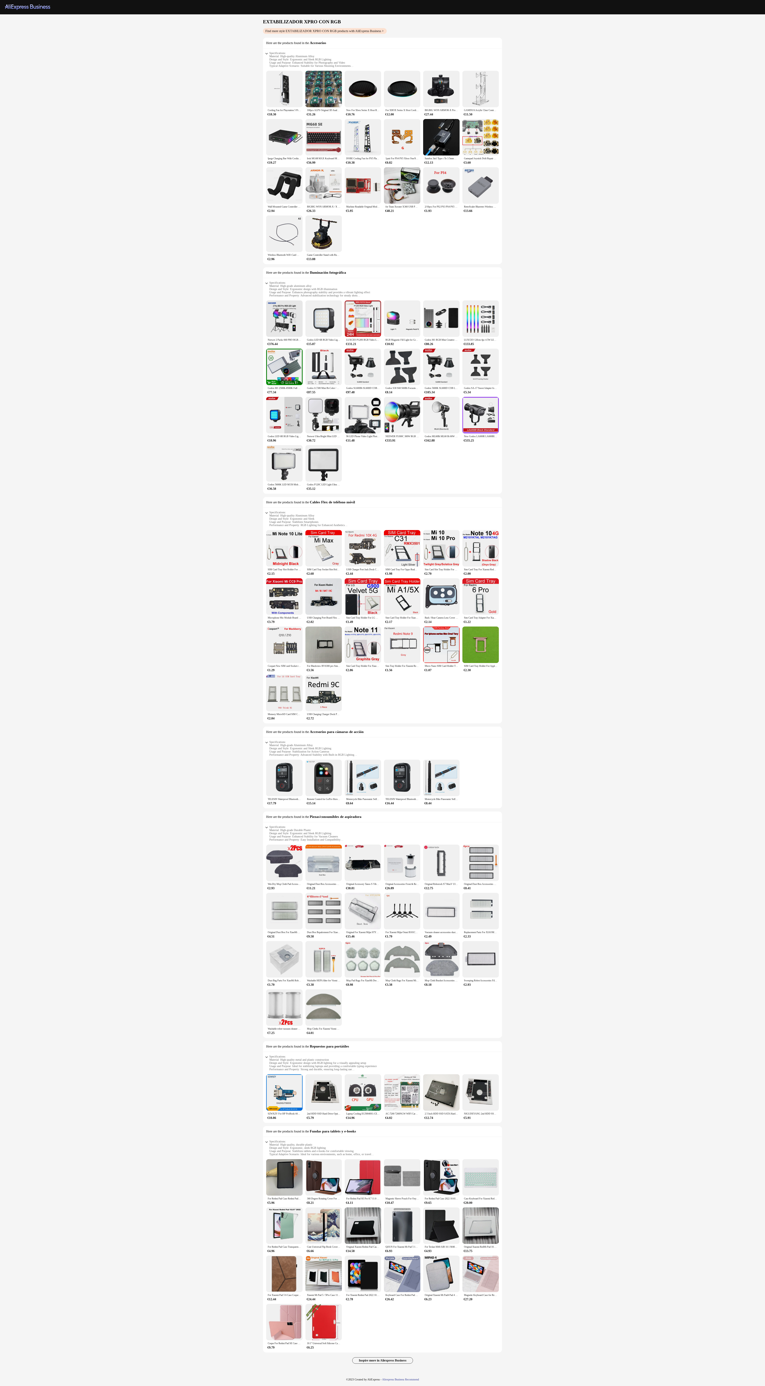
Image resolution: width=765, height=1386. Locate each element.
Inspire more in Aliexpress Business (382, 1360)
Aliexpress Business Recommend (400, 1379)
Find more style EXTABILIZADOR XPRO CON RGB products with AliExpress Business (323, 31)
